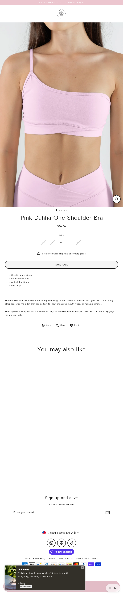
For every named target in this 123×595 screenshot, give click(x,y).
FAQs (27, 558)
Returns (52, 558)
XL (78, 242)
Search (95, 558)
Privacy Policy (82, 558)
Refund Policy (39, 558)
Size (61, 235)
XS (43, 242)
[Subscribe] (107, 512)
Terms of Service (66, 558)
